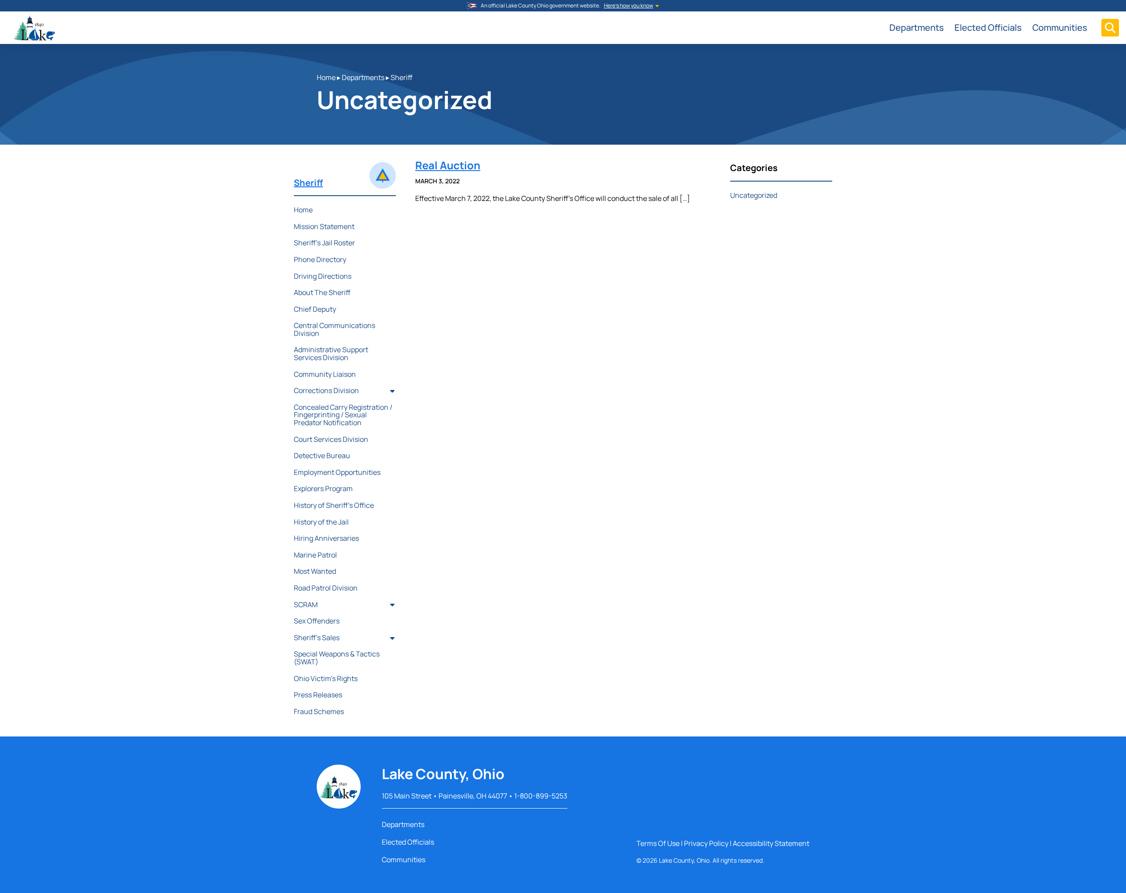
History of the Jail (321, 522)
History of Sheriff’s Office (334, 505)
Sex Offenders (317, 621)
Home (326, 77)
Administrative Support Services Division (331, 353)
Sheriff (402, 77)
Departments (916, 27)
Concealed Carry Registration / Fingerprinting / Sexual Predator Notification (343, 414)
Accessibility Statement (771, 843)
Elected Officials (988, 27)
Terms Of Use (658, 843)
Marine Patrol (315, 555)
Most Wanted (315, 571)
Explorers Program (323, 488)
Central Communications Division (334, 329)
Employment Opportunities (337, 472)
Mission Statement (324, 226)
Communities (1059, 27)
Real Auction (447, 165)
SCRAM (306, 604)
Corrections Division (326, 390)
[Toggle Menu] (1110, 27)
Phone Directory (320, 259)
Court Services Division (331, 439)
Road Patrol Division (326, 588)
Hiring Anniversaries (326, 538)
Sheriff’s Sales (317, 637)
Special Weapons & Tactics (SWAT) (337, 658)
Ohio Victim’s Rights (326, 678)
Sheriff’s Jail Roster (324, 243)
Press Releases (318, 695)
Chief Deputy (315, 309)
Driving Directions (322, 276)
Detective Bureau (322, 455)
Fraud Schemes (319, 711)
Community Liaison (325, 374)
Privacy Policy (706, 843)
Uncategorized (753, 195)
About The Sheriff (322, 292)
